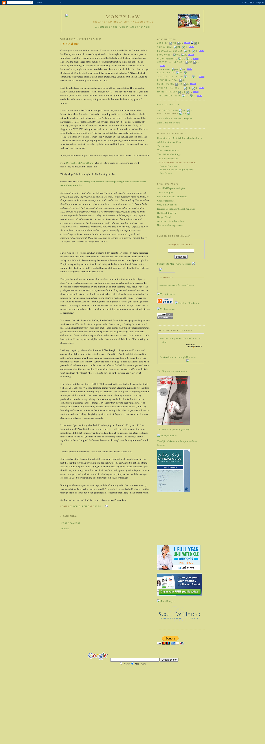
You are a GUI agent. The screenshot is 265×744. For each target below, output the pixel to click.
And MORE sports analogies (171, 188)
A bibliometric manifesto (169, 142)
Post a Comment (70, 523)
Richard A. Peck (167, 80)
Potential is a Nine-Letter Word (172, 196)
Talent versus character (168, 150)
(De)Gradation (69, 43)
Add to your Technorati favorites (176, 285)
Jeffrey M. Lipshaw (170, 77)
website (168, 122)
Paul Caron (165, 55)
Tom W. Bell (165, 47)
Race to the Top (168, 105)
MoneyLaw (123, 17)
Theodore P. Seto (169, 96)
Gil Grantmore (167, 59)
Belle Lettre (81, 506)
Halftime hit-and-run (167, 212)
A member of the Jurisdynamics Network (123, 27)
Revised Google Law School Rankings (176, 208)
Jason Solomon (167, 110)
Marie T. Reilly (167, 92)
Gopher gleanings (166, 200)
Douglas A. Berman (170, 51)
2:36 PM (97, 506)
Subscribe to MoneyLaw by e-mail (174, 263)
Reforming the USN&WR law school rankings (179, 138)
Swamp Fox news (168, 166)
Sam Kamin (164, 69)
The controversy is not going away (177, 169)
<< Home (64, 528)
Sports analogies (165, 192)
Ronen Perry (166, 84)
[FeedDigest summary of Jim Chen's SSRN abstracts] (192, 43)
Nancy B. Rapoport (170, 88)
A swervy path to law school (171, 221)
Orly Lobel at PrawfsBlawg (80, 162)
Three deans (163, 146)
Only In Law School (167, 204)
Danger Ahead (164, 217)
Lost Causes (166, 173)
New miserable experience (170, 225)
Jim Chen (163, 43)
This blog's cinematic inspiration (173, 429)
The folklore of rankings (169, 154)
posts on (174, 118)
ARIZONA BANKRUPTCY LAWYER (179, 618)
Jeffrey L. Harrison (171, 62)
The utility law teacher (168, 158)
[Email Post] (106, 506)
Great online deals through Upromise (178, 357)
